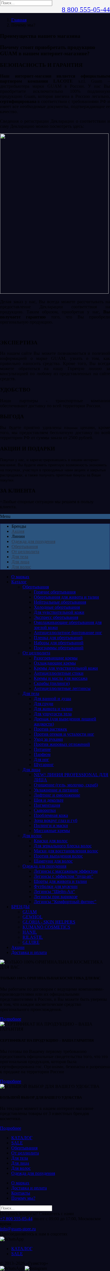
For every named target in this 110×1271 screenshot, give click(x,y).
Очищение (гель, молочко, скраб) (66, 784)
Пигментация (47, 805)
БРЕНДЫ (20, 906)
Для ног (41, 759)
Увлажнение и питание (56, 790)
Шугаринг (44, 764)
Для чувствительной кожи (59, 612)
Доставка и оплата (29, 952)
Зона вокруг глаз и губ (55, 820)
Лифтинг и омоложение (57, 795)
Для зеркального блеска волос (63, 845)
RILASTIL (33, 937)
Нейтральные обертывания (60, 602)
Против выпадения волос (58, 856)
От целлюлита (25, 551)
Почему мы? (23, 1198)
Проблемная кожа (51, 815)
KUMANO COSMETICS (46, 927)
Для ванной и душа (52, 698)
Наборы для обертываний (58, 642)
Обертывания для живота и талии (66, 597)
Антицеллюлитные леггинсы (62, 688)
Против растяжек (50, 729)
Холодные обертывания (57, 607)
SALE (17, 1142)
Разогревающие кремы (56, 658)
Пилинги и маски (51, 825)
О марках (20, 576)
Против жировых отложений (62, 744)
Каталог (19, 581)
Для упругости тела (53, 713)
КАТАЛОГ (21, 1137)
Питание (42, 749)
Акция (18, 531)
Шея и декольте (48, 800)
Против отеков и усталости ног (64, 734)
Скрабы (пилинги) (52, 683)
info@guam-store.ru (18, 1228)
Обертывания (25, 546)
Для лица (20, 561)
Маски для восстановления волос (66, 850)
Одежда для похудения (33, 541)
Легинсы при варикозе (56, 896)
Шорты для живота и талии (60, 881)
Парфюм (42, 754)
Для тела (20, 556)
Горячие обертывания (55, 592)
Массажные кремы (52, 830)
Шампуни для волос (53, 861)
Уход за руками (48, 739)
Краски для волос (51, 840)
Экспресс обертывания (56, 617)
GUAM (30, 911)
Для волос (21, 566)
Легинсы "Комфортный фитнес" (65, 901)
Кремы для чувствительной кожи (66, 668)
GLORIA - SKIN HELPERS (49, 922)
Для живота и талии (53, 708)
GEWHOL (33, 916)
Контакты (20, 1193)
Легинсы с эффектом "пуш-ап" (63, 876)
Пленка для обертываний (58, 637)
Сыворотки (45, 810)
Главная (19, 19)
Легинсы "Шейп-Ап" (54, 891)
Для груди (43, 703)
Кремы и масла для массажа (60, 678)
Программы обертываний (58, 647)
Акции (18, 947)
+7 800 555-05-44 (16, 1218)
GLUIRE (31, 942)
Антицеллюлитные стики (58, 673)
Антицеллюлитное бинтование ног (68, 632)
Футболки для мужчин (56, 886)
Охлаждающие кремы (55, 663)
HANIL (30, 932)
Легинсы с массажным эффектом (66, 871)
